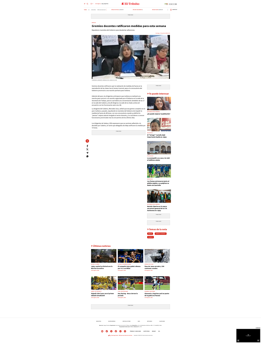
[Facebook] (116, 331)
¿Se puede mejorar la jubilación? (158, 114)
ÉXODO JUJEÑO (95, 264)
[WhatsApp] (120, 331)
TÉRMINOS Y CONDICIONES (135, 331)
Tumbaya (100, 9)
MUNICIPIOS (98, 321)
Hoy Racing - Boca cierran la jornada (128, 294)
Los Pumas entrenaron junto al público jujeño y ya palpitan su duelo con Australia (158, 183)
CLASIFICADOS (162, 321)
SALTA (139, 321)
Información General (153, 111)
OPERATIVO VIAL (149, 264)
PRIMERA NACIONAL (150, 291)
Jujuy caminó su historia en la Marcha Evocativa (101, 267)
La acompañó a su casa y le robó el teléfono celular (158, 159)
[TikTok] (107, 331)
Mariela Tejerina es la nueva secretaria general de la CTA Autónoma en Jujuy (157, 208)
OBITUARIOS (149, 321)
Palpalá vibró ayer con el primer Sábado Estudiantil (102, 294)
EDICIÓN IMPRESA (111, 321)
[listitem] (92, 4)
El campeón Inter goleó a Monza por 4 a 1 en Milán (129, 267)
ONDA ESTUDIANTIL (96, 291)
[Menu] (85, 4)
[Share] (87, 141)
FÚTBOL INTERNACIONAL (124, 264)
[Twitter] (111, 331)
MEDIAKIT (154, 331)
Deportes (150, 132)
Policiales (150, 156)
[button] (87, 146)
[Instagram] (125, 331)
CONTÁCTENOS (146, 331)
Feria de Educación (92, 9)
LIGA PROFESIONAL (123, 291)
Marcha (94, 22)
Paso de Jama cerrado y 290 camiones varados (154, 267)
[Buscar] (87, 4)
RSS (159, 331)
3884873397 (174, 9)
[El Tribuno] (130, 4)
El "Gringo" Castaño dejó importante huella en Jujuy (157, 136)
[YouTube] (102, 331)
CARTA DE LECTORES (126, 321)
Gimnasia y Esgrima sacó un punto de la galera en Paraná (157, 294)
